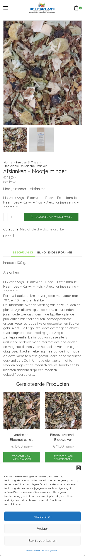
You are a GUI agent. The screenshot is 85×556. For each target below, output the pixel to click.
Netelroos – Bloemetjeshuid (21, 437)
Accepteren (42, 516)
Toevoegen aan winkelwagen (53, 216)
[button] (78, 468)
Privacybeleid (50, 550)
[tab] (23, 252)
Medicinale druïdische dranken (25, 165)
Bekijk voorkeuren (42, 540)
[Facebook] (13, 236)
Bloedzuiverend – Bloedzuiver (63, 437)
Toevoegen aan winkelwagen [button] (22, 458)
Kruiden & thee (27, 162)
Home (7, 162)
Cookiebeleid (32, 550)
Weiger (42, 528)
